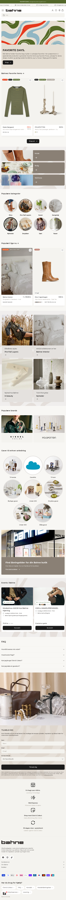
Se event (17, 628)
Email (2, 748)
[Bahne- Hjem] (28, 10)
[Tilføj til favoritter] (30, 80)
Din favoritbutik (5, 755)
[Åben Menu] (2, 10)
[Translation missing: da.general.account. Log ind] (52, 10)
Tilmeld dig (33, 767)
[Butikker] (59, 10)
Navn (2, 740)
